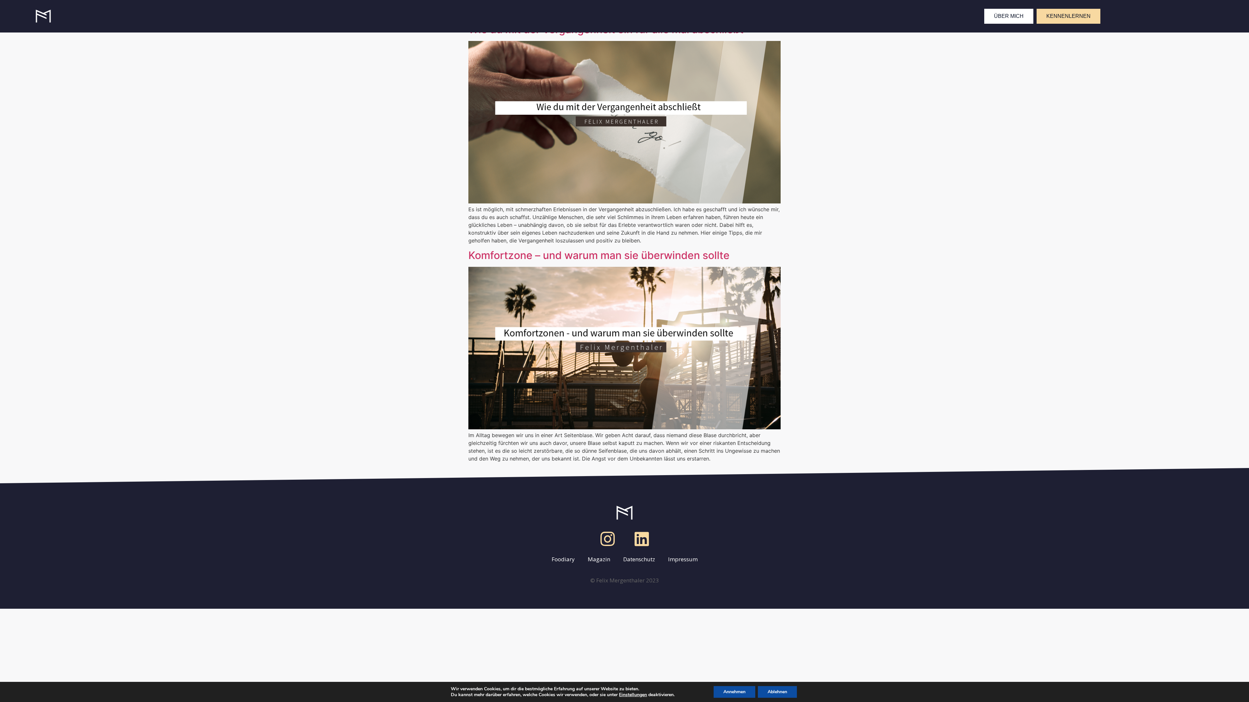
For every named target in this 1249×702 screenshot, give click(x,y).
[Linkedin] (641, 539)
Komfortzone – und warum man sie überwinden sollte (599, 255)
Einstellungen (633, 695)
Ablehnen (777, 692)
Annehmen (734, 692)
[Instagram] (607, 539)
